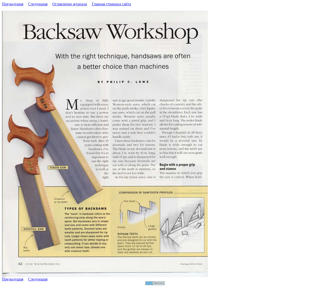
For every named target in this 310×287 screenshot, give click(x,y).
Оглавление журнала (69, 4)
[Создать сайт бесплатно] (155, 284)
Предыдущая (12, 4)
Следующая (37, 4)
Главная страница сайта (111, 4)
